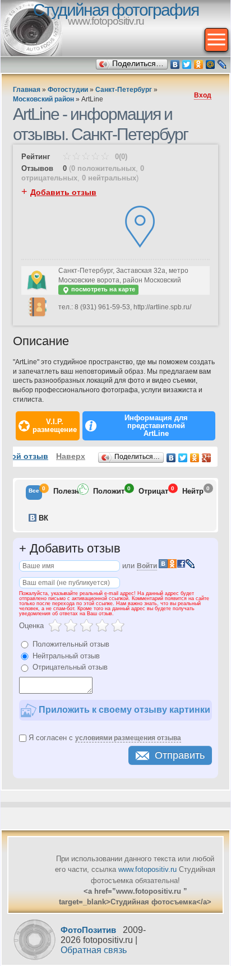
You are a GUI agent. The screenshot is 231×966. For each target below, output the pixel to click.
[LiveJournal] (222, 64)
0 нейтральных (109, 178)
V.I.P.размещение (55, 426)
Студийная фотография (115, 10)
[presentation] (34, 492)
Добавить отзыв (63, 192)
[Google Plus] (206, 458)
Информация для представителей (156, 426)
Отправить (180, 755)
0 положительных (103, 168)
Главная (26, 90)
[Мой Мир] (210, 64)
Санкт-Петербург (123, 90)
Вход (202, 95)
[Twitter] (187, 64)
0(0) (120, 156)
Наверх (70, 456)
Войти (147, 566)
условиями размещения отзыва (128, 738)
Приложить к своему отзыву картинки (123, 709)
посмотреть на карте (102, 289)
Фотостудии (68, 90)
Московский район (43, 99)
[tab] (34, 492)
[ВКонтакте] (175, 64)
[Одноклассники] (199, 64)
